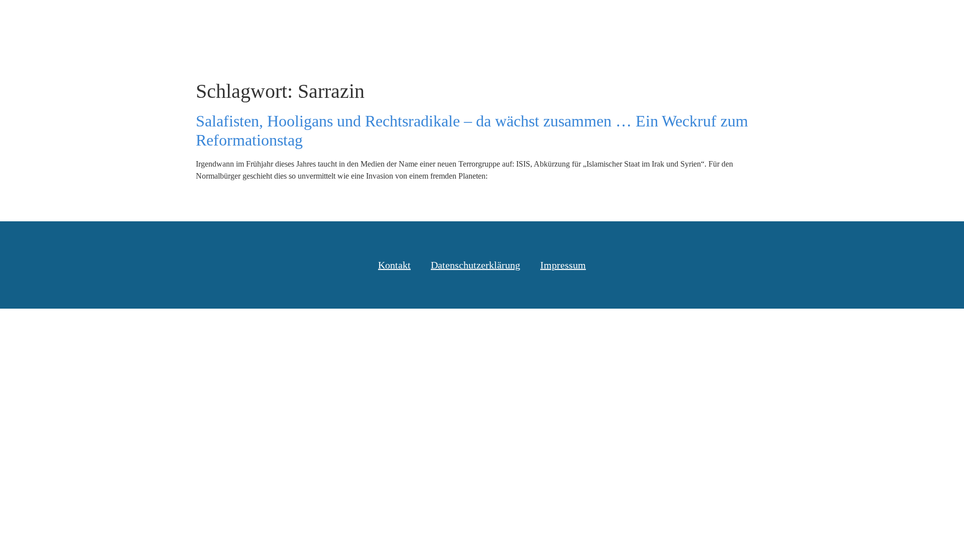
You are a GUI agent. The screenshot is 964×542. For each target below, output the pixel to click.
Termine (760, 19)
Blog (624, 19)
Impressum (563, 264)
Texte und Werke (688, 19)
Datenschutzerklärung (475, 264)
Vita (805, 19)
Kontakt (850, 19)
